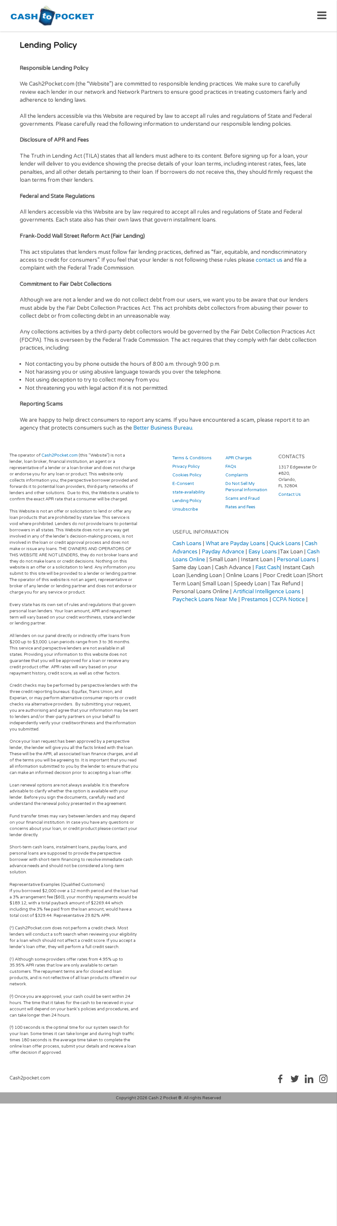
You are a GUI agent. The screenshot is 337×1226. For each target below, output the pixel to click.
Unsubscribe (185, 509)
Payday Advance (223, 551)
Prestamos (254, 599)
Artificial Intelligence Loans (266, 591)
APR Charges (238, 458)
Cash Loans (186, 543)
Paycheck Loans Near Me (204, 599)
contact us (269, 260)
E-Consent (183, 483)
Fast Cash (267, 567)
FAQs (230, 466)
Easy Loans (262, 551)
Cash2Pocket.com (59, 455)
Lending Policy (186, 500)
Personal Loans (296, 559)
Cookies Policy (186, 475)
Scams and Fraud (242, 498)
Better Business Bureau (162, 428)
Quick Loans (285, 543)
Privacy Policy (186, 466)
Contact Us (289, 494)
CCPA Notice (288, 599)
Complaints (236, 475)
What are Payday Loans (235, 543)
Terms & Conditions (192, 458)
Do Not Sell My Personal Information (246, 487)
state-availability (188, 492)
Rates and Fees (240, 507)
